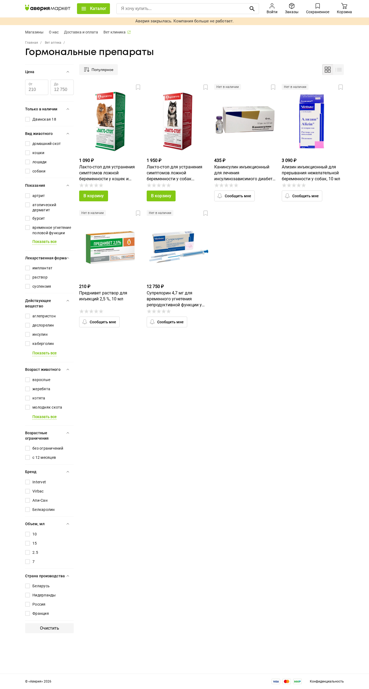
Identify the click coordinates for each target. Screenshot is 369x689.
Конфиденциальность (327, 681)
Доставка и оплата (81, 32)
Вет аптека (53, 43)
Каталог (98, 8)
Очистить (49, 628)
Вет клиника (114, 32)
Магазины (34, 32)
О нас (54, 32)
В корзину (93, 195)
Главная (31, 43)
